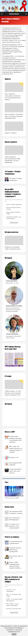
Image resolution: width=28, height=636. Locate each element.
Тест (6, 482)
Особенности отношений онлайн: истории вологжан (12, 248)
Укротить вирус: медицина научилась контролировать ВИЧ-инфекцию (15, 439)
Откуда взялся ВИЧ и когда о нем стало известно (15, 471)
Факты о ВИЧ (10, 432)
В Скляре (8, 376)
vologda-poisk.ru (14, 14)
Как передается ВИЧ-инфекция (15, 463)
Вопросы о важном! (10, 133)
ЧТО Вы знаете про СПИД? (12, 498)
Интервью (8, 258)
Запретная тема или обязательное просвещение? (15, 549)
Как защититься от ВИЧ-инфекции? (14, 518)
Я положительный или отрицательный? (15, 542)
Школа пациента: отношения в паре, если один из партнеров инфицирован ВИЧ (14, 116)
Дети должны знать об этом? (16, 557)
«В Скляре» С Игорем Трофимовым (12, 172)
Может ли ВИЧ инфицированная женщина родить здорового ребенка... (15, 565)
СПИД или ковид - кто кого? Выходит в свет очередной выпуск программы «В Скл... (13, 393)
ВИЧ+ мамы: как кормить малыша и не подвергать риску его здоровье (15, 449)
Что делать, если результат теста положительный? (14, 526)
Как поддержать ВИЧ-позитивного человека (16, 512)
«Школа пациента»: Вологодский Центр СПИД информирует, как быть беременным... (12, 159)
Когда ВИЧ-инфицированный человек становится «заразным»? (13, 193)
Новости (8, 79)
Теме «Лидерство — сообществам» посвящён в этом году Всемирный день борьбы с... (13, 96)
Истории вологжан (11, 232)
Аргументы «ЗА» (14, 457)
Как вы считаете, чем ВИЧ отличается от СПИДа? (13, 579)
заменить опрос (14, 222)
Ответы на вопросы (12, 537)
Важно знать (9, 507)
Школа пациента (11, 142)
